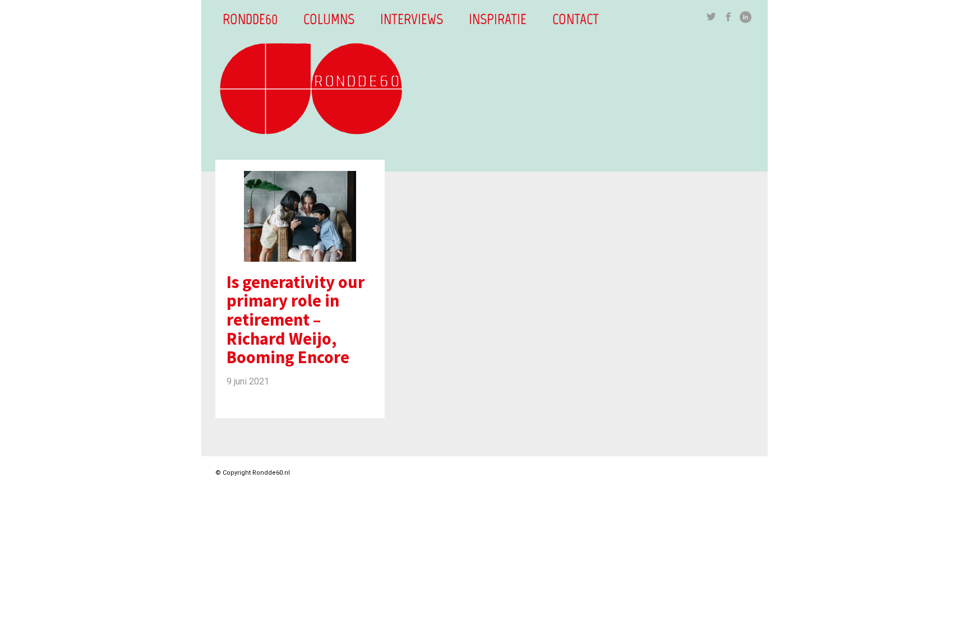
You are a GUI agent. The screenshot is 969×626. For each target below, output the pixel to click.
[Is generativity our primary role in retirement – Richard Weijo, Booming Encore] (300, 211)
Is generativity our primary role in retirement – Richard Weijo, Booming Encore (295, 319)
